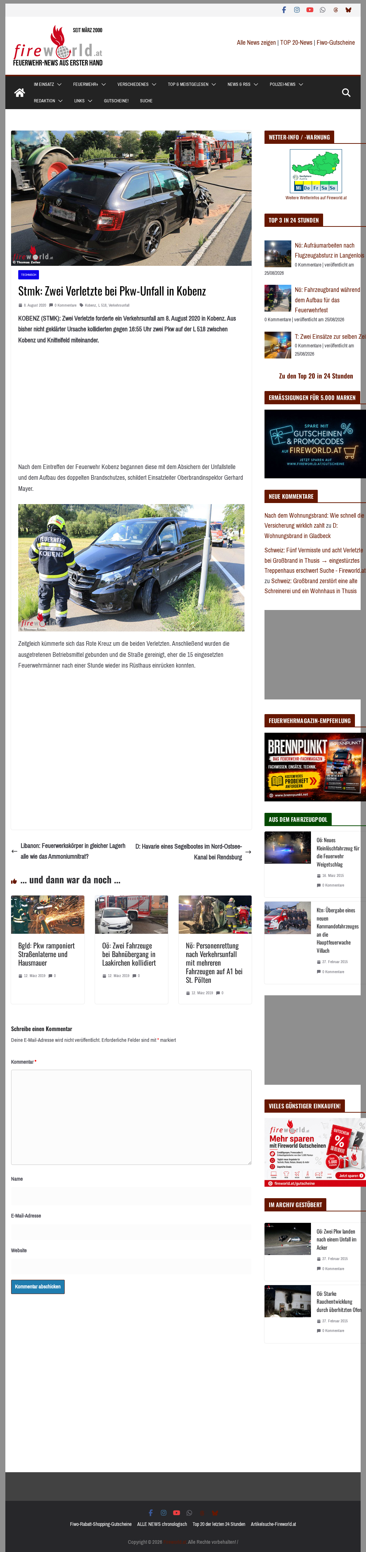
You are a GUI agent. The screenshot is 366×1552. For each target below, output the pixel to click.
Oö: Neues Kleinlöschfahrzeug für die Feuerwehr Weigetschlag (338, 852)
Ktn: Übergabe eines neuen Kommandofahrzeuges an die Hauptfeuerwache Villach (338, 930)
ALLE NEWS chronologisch (162, 1524)
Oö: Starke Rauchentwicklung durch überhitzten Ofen (339, 1301)
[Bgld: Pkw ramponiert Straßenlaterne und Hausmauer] (47, 901)
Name (17, 1179)
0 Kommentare (65, 305)
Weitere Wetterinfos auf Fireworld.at (316, 198)
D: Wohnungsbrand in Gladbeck (301, 531)
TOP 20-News (297, 42)
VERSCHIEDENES (133, 84)
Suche (146, 101)
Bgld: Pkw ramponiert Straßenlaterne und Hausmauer (46, 954)
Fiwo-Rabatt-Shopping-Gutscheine (101, 1524)
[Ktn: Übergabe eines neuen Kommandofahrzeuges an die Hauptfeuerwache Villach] (287, 943)
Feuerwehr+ (85, 84)
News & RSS (239, 84)
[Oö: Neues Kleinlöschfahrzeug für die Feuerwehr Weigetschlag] (287, 864)
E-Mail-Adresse (26, 1216)
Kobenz (90, 305)
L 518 (102, 305)
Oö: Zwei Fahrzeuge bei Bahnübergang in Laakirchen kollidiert (129, 954)
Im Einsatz (44, 84)
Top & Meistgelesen (188, 84)
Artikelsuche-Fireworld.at (273, 1524)
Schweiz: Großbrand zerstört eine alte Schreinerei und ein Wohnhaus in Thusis (310, 586)
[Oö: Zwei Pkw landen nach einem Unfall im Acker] (287, 1252)
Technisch (28, 275)
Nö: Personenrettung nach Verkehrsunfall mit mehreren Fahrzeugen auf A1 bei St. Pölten (214, 962)
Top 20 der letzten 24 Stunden (219, 1524)
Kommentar (23, 1062)
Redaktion (44, 101)
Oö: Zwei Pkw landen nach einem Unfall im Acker (336, 1239)
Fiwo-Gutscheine (336, 42)
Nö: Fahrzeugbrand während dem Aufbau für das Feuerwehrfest (327, 300)
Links (79, 101)
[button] (58, 84)
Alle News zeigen (256, 42)
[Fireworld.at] (19, 92)
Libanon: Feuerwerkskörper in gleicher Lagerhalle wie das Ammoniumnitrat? (73, 851)
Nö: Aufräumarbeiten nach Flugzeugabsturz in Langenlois (329, 251)
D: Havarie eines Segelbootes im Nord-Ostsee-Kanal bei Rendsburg (188, 852)
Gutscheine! (116, 101)
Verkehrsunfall (119, 305)
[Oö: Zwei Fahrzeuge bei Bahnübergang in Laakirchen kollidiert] (131, 901)
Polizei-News (283, 84)
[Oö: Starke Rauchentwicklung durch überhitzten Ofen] (287, 1314)
